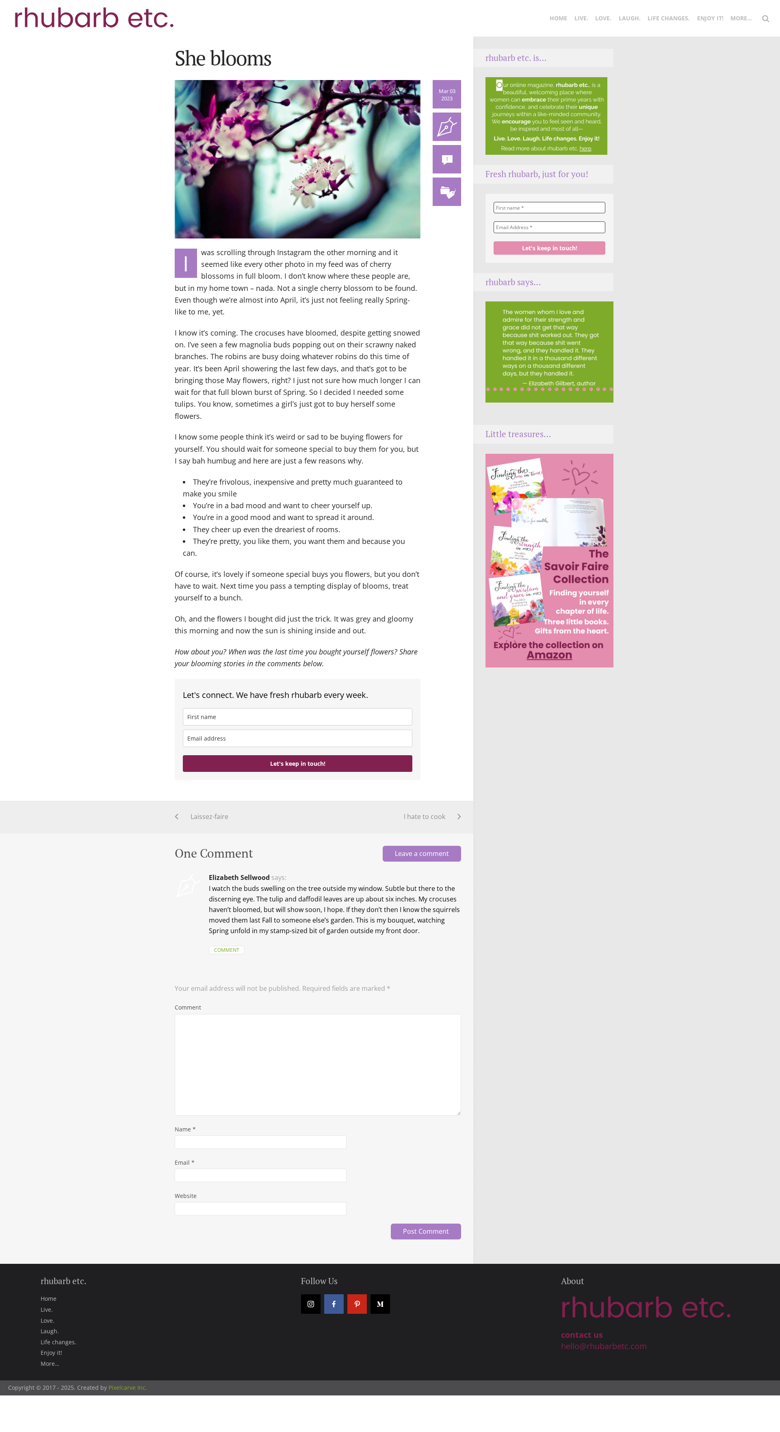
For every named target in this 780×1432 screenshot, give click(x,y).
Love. (603, 18)
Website (186, 1196)
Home (558, 18)
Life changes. (669, 18)
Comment (226, 950)
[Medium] (380, 1304)
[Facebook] (334, 1304)
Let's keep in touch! (297, 763)
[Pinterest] (357, 1304)
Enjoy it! (710, 18)
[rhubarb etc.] (92, 12)
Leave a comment (422, 853)
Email (185, 1162)
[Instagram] (311, 1304)
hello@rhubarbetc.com (604, 1346)
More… (741, 18)
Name (185, 1129)
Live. (581, 18)
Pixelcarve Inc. (127, 1387)
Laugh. (630, 18)
